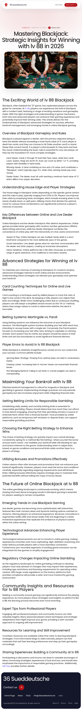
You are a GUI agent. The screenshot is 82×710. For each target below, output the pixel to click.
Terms (70, 703)
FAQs (28, 695)
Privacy (63, 703)
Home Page (9, 695)
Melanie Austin (55, 27)
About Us (56, 703)
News (20, 695)
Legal (76, 703)
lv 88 (27, 108)
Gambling (26, 27)
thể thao (6, 666)
